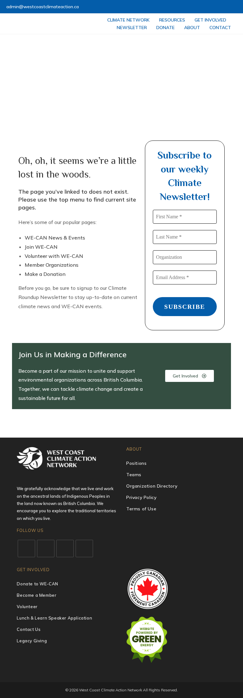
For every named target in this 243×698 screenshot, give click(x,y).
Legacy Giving (32, 640)
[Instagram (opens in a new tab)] (205, 7)
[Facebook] (45, 548)
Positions (136, 463)
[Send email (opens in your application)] (234, 7)
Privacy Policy (141, 497)
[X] (26, 548)
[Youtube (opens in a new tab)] (220, 7)
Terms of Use (141, 509)
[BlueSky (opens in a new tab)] (227, 7)
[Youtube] (84, 548)
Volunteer (27, 606)
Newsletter (132, 27)
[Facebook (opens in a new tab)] (198, 7)
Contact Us (28, 629)
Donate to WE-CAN (37, 583)
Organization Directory (151, 486)
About (192, 27)
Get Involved (210, 20)
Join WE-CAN (41, 247)
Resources (172, 20)
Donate (165, 27)
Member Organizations (51, 265)
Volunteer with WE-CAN (54, 256)
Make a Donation (45, 274)
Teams (133, 474)
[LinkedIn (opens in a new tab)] (213, 7)
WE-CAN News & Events (55, 237)
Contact (220, 27)
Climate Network (128, 20)
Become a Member (36, 595)
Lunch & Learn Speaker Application (54, 617)
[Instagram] (65, 548)
